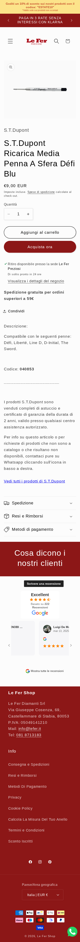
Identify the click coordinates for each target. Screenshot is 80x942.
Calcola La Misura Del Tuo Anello (37, 819)
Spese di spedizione (41, 192)
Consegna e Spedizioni (28, 764)
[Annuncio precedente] (8, 20)
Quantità (10, 204)
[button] (10, 41)
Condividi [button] (16, 311)
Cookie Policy (20, 808)
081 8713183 (28, 735)
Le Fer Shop (46, 936)
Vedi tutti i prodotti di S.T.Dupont (34, 481)
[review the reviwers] (41, 639)
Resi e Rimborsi (22, 775)
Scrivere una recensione (44, 583)
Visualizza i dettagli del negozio (36, 281)
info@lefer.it (29, 728)
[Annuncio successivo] (71, 20)
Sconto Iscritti (20, 841)
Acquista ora (40, 247)
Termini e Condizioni (26, 830)
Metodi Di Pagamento (27, 786)
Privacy (14, 797)
